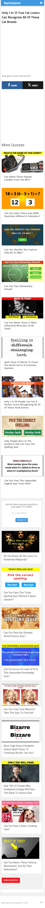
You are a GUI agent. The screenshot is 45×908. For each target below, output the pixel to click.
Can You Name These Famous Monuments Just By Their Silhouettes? (20, 866)
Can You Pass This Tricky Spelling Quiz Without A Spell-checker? (20, 596)
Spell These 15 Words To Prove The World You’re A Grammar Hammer (21, 365)
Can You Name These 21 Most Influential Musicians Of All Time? (20, 325)
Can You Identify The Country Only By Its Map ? (20, 251)
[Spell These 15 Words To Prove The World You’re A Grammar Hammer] (22, 348)
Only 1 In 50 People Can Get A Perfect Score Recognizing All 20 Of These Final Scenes (22, 404)
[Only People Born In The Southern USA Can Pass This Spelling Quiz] (22, 427)
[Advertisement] (22, 49)
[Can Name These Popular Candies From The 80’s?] (22, 162)
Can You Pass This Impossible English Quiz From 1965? (20, 482)
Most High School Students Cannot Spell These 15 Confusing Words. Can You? (19, 749)
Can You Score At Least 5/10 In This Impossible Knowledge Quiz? (21, 673)
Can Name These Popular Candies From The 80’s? (18, 178)
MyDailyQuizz (12, 3)
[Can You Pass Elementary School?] (22, 272)
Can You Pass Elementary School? (18, 287)
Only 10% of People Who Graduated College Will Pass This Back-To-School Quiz (19, 789)
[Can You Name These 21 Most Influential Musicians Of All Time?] (22, 308)
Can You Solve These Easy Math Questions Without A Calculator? (22, 214)
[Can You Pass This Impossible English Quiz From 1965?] (22, 466)
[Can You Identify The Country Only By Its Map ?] (22, 235)
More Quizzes (11, 880)
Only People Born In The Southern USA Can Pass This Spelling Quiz (19, 443)
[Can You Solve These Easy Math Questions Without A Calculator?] (22, 199)
